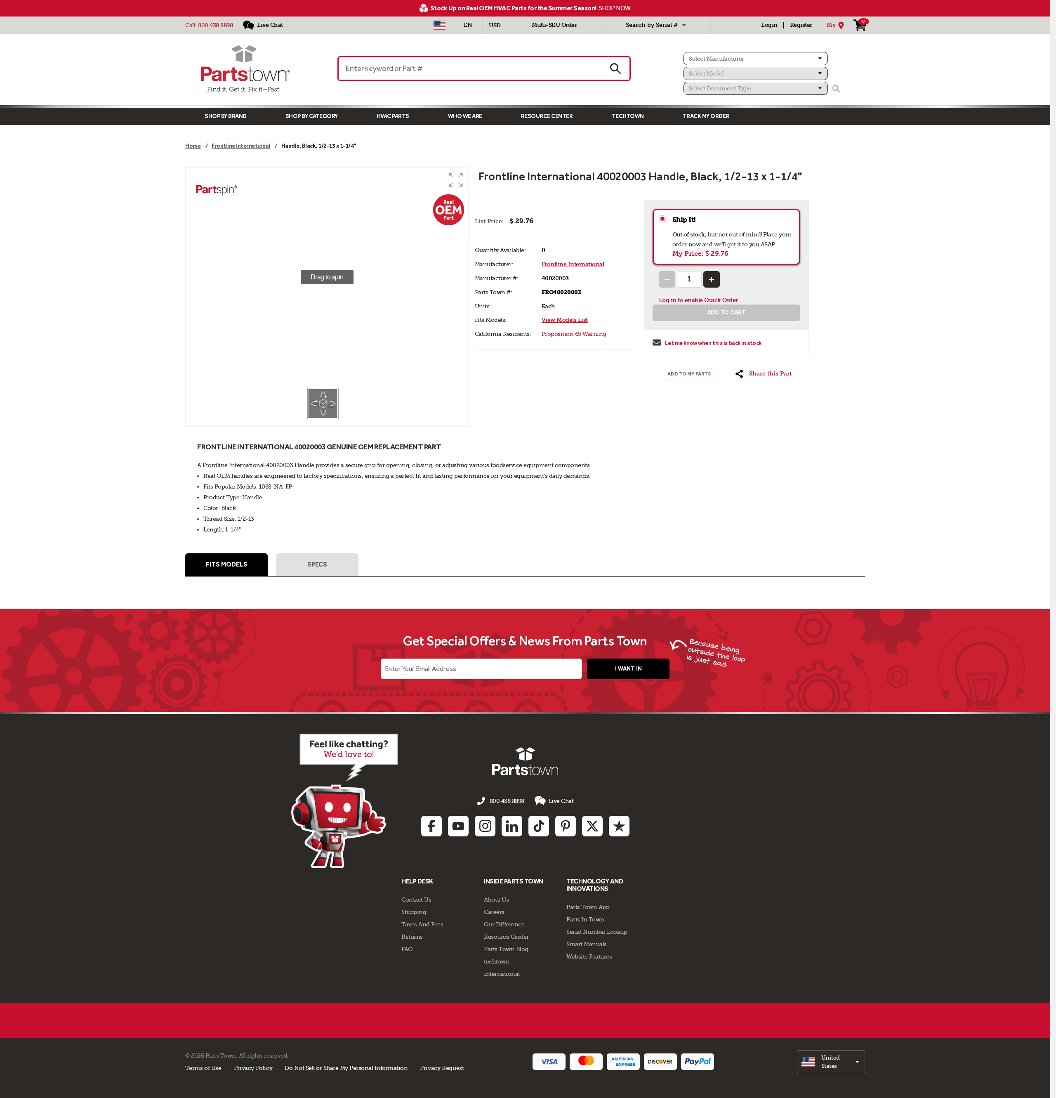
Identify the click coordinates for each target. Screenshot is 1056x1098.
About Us (496, 899)
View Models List (565, 319)
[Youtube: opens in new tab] (458, 826)
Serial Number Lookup (596, 931)
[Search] (836, 89)
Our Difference (504, 924)
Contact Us (416, 899)
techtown (496, 961)
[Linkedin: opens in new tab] (512, 826)
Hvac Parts (393, 116)
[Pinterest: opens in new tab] (565, 826)
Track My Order (706, 116)
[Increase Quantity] (711, 279)
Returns (412, 936)
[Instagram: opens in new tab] (485, 826)
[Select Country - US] (439, 25)
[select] (831, 1061)
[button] (455, 180)
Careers (494, 912)
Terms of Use (203, 1068)
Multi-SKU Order (554, 24)
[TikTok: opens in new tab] (538, 826)
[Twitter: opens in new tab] (592, 826)
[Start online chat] (344, 801)
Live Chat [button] (561, 801)
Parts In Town (585, 919)
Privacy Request (442, 1068)
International (502, 973)
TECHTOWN (628, 116)
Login (769, 24)
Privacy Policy (253, 1068)
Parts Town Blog (506, 949)
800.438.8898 (215, 25)
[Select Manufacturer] (755, 58)
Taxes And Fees (422, 924)
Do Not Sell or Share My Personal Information (346, 1068)
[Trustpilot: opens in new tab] (619, 826)
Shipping (413, 912)
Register (801, 24)
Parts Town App (587, 907)
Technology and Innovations (594, 885)
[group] (327, 277)
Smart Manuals (586, 944)
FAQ (407, 949)
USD (495, 25)
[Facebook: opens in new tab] (431, 826)
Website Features (589, 956)
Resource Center (547, 116)
